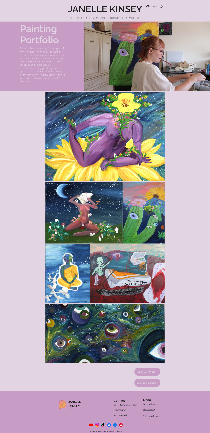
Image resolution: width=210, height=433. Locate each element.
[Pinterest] (120, 425)
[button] (161, 6)
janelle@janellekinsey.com (125, 405)
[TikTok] (103, 425)
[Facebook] (115, 425)
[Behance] (109, 425)
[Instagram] (97, 425)
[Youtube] (91, 425)
